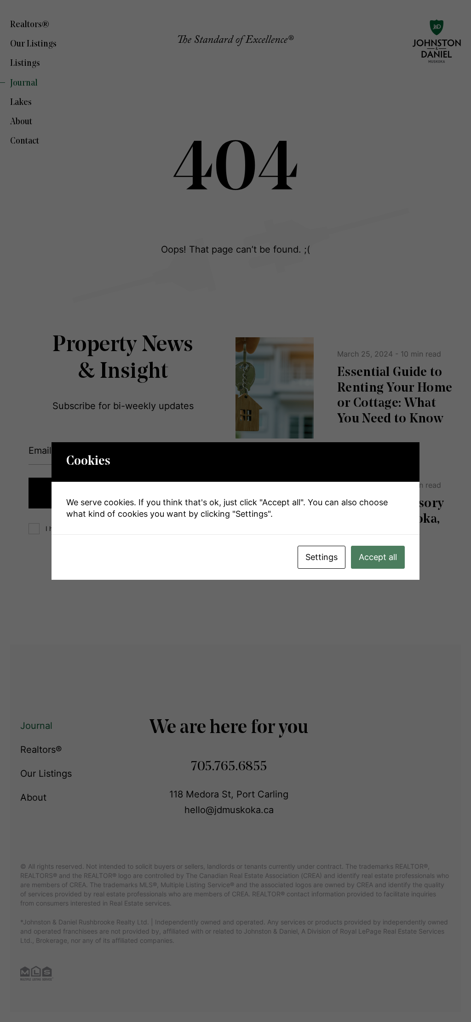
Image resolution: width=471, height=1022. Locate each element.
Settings (321, 557)
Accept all (378, 557)
